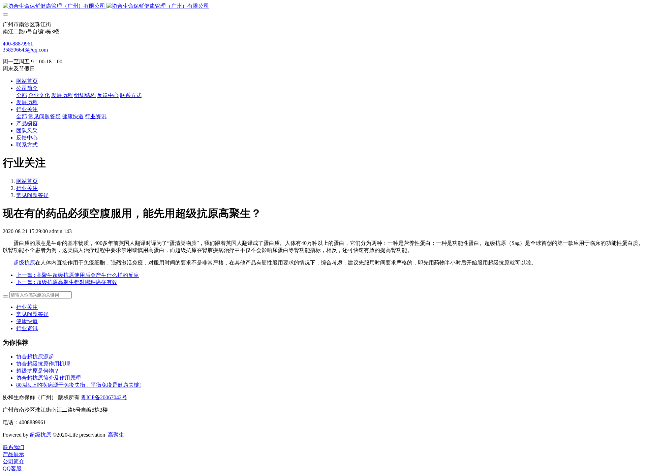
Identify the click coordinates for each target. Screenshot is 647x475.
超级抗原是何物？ (37, 371)
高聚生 (116, 435)
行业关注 (27, 188)
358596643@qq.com (25, 50)
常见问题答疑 (32, 195)
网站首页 (27, 81)
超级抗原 (24, 262)
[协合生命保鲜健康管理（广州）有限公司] (323, 6)
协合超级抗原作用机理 (43, 364)
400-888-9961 (18, 43)
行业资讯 (27, 328)
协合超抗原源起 (35, 356)
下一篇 (66, 282)
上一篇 (77, 275)
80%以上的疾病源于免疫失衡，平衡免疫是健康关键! (78, 385)
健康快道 (27, 321)
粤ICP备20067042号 (104, 397)
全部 (21, 95)
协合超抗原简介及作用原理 (48, 378)
